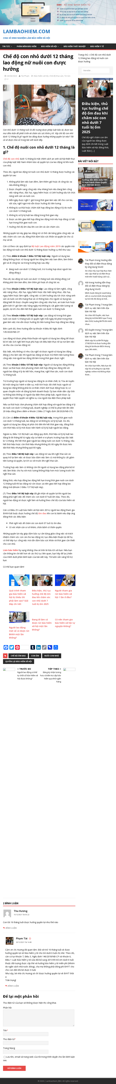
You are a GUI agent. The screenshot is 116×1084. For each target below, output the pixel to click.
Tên (5, 1030)
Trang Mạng (9, 1048)
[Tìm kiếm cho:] (95, 70)
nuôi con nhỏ (51, 655)
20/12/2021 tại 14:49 (24, 942)
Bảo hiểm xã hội (49, 46)
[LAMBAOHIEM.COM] (58, 23)
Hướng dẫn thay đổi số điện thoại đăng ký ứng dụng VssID (98, 263)
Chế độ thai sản (56, 76)
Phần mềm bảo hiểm (26, 46)
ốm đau (42, 513)
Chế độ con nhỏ (11, 158)
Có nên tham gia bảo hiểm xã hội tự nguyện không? (65, 623)
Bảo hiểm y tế (97, 46)
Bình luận (11, 928)
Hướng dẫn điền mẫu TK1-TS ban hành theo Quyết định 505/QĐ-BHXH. (95, 182)
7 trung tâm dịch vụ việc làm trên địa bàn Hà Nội (98, 308)
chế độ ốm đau (18, 655)
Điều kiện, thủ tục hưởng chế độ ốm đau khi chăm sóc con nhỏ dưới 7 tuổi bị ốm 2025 (41, 597)
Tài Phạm (25, 76)
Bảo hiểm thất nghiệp (75, 46)
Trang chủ (83, 54)
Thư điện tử (8, 1039)
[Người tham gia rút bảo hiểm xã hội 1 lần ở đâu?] (65, 580)
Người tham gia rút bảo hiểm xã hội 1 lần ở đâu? (63, 594)
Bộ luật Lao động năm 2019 (46, 246)
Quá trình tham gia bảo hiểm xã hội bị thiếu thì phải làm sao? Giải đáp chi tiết (18, 597)
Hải (86, 282)
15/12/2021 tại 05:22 (21, 915)
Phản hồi (7, 1007)
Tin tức (6, 46)
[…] (93, 150)
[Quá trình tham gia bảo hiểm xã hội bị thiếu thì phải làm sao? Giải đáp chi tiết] (19, 580)
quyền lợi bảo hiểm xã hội (18, 661)
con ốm (35, 655)
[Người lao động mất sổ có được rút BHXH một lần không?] (19, 617)
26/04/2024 (12, 76)
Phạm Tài (21, 938)
